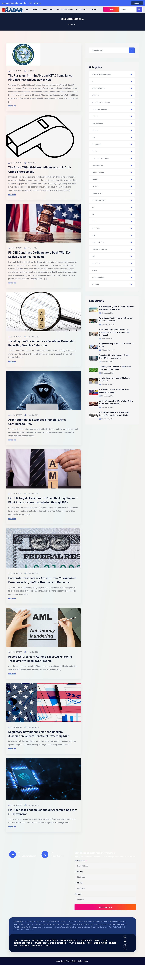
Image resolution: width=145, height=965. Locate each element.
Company (35, 9)
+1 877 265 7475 (33, 3)
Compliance (96, 144)
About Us (25, 940)
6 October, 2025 (31, 248)
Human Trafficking (99, 200)
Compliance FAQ (106, 927)
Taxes (94, 270)
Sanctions (96, 263)
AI (92, 81)
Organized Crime (98, 242)
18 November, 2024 (107, 350)
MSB (16, 945)
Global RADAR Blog (69, 940)
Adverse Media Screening (101, 74)
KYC (93, 214)
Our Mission (37, 940)
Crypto (94, 151)
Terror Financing (98, 277)
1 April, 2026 (30, 71)
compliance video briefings (49, 927)
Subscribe (137, 3)
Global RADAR (97, 193)
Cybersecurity (97, 165)
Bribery (94, 130)
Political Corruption (99, 249)
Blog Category (97, 123)
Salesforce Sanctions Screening (50, 943)
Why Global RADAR (65, 9)
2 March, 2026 (31, 163)
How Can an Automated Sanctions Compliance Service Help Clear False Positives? (114, 332)
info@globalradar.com (13, 3)
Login (111, 9)
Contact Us (86, 940)
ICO (93, 207)
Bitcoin (94, 116)
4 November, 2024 (107, 313)
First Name (79, 872)
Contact (93, 9)
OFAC (94, 235)
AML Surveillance (98, 88)
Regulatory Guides (41, 945)
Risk (93, 256)
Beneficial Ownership (100, 109)
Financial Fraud (98, 172)
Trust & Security (77, 943)
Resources (80, 9)
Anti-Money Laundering (101, 102)
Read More (12, 106)
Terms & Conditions (23, 943)
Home (70, 24)
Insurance (25, 945)
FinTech (95, 186)
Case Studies (51, 940)
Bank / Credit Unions (97, 943)
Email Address (81, 861)
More (94, 221)
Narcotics (95, 228)
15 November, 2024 (107, 324)
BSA (93, 137)
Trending (95, 284)
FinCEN (94, 179)
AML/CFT (95, 95)
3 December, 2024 (32, 336)
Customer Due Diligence (101, 158)
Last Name (79, 883)
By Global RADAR (16, 71)
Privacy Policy (101, 940)
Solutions (47, 9)
